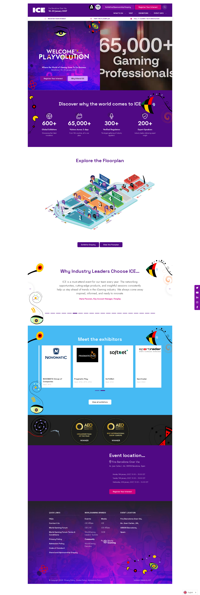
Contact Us (54, 523)
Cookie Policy (81, 580)
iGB (102, 523)
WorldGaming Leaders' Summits (91, 533)
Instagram (197, 302)
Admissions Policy (95, 580)
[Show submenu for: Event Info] (166, 13)
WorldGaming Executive (90, 544)
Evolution (75, 379)
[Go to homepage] (39, 10)
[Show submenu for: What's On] (125, 13)
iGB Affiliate (89, 523)
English (190, 592)
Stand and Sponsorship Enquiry (63, 552)
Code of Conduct (57, 548)
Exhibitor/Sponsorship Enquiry (118, 7)
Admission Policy (56, 543)
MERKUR (137, 379)
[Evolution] (84, 362)
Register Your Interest (148, 7)
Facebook (197, 307)
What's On (118, 13)
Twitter (197, 288)
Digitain (43, 379)
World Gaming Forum (58, 527)
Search (164, 7)
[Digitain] (53, 362)
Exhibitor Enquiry (88, 245)
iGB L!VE (88, 527)
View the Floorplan (111, 245)
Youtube (197, 293)
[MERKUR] (147, 362)
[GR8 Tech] (115, 362)
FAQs (51, 519)
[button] (47, 313)
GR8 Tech (106, 379)
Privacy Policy (55, 539)
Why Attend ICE (77, 78)
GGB (103, 532)
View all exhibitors (100, 402)
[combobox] (190, 592)
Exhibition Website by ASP (142, 580)
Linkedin (197, 297)
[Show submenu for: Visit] (135, 13)
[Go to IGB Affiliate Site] (91, 7)
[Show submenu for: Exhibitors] (150, 13)
